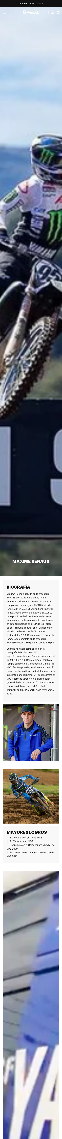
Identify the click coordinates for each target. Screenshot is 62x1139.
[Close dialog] (60, 555)
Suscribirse (46, 581)
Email (34, 563)
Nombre (35, 570)
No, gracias (46, 585)
